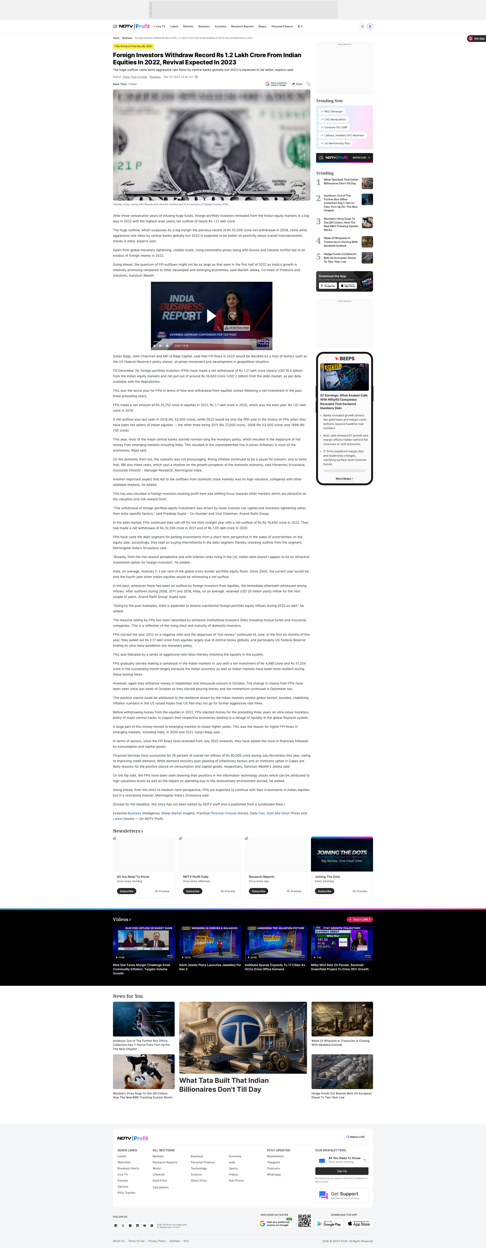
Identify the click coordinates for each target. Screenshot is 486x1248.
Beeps (263, 26)
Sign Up (342, 1171)
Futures (123, 1180)
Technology (199, 1168)
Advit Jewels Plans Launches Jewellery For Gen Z (210, 967)
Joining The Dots (327, 877)
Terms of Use (136, 1240)
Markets (188, 26)
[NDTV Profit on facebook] (116, 1225)
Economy (220, 26)
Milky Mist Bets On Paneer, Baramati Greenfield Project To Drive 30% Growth (340, 967)
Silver (286, 813)
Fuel (261, 813)
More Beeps (344, 478)
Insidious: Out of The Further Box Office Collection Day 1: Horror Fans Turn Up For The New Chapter (141, 1045)
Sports (233, 1168)
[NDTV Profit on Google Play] (329, 1223)
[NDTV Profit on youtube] (145, 1225)
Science (196, 1174)
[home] (134, 24)
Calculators (161, 1187)
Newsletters (275, 1156)
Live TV (160, 26)
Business (204, 26)
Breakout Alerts (128, 1168)
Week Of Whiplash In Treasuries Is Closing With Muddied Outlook (340, 1043)
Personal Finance (282, 26)
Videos (233, 1174)
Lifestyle (159, 1174)
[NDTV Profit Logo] (133, 1137)
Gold (270, 813)
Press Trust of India (135, 76)
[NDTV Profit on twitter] (123, 1225)
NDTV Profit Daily (195, 877)
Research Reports (242, 26)
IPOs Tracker (126, 1192)
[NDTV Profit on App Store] (359, 1223)
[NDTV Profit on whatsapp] (152, 1225)
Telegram (273, 1162)
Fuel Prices (236, 1180)
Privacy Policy (157, 1240)
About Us (118, 1240)
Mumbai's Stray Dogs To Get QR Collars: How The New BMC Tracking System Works (142, 1095)
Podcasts (273, 1168)
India (232, 1162)
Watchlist (124, 1162)
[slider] (212, 341)
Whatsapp (274, 1174)
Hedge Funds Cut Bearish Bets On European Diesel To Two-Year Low (342, 1095)
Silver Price (199, 1180)
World (157, 1168)
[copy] (308, 84)
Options (123, 1186)
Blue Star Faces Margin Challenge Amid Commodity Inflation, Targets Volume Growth (141, 969)
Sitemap (175, 1240)
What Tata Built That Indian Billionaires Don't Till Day (224, 1084)
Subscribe (126, 891)
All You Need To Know (133, 877)
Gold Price (160, 1180)
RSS (186, 1240)
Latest (174, 26)
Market (176, 813)
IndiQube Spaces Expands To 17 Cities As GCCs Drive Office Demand (275, 967)
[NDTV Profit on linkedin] (137, 1225)
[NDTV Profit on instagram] (130, 1225)
